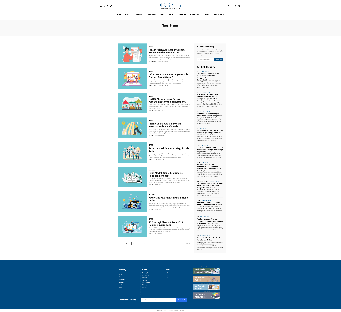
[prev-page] (119, 243)
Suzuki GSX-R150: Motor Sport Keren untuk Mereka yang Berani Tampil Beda (209, 116)
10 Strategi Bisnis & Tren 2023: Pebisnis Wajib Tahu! (166, 224)
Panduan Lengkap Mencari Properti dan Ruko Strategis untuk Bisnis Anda (210, 221)
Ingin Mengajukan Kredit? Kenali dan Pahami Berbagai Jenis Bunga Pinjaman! (210, 150)
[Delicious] (111, 6)
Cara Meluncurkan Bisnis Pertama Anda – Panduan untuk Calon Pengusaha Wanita (210, 186)
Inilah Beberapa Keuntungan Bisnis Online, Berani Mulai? (168, 76)
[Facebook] (232, 6)
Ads (198, 71)
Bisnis (151, 46)
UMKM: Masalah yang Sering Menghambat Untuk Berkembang (167, 100)
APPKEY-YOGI (152, 61)
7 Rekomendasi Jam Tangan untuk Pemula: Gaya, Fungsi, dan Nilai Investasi (210, 133)
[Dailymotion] (107, 6)
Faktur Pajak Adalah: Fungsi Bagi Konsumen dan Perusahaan (167, 51)
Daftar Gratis (219, 59)
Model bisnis (153, 170)
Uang (198, 145)
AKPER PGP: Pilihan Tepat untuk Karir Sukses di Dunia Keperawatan (209, 240)
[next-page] (144, 243)
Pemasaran (152, 194)
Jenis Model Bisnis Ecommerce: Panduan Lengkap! (166, 174)
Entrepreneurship (202, 181)
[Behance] (101, 6)
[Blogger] (104, 6)
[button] (239, 6)
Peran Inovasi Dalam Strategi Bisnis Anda (169, 150)
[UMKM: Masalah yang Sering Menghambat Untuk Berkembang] (132, 103)
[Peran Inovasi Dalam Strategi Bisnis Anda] (132, 152)
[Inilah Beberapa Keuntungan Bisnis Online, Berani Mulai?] (132, 78)
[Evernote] (228, 6)
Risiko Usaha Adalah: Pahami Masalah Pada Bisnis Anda (165, 125)
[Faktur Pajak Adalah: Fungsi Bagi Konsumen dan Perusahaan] (132, 53)
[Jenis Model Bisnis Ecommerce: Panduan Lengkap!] (132, 177)
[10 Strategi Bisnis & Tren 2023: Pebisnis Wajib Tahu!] (132, 226)
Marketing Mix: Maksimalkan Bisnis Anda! (169, 199)
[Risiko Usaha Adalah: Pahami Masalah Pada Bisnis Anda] (132, 127)
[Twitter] (235, 6)
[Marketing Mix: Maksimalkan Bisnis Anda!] (132, 201)
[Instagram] (167, 275)
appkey (151, 110)
